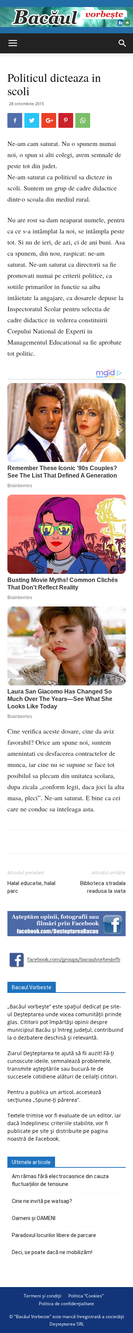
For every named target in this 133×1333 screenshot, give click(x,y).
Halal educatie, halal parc (31, 887)
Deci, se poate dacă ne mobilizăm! (52, 1252)
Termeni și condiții (42, 1296)
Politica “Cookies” (85, 1296)
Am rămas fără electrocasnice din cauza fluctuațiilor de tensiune (60, 1180)
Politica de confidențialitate (66, 1303)
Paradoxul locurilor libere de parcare (54, 1235)
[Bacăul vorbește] (66, 17)
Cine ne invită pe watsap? (42, 1201)
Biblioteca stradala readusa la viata (103, 887)
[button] (122, 43)
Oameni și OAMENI (33, 1218)
